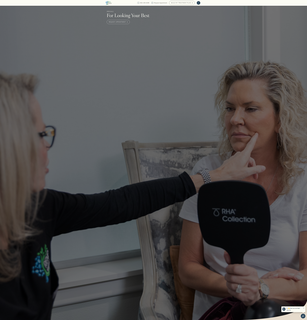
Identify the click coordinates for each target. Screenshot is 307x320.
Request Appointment (160, 3)
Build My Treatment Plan (181, 3)
